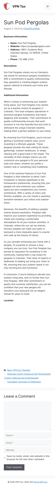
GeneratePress (40, 482)
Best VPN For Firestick (18, 370)
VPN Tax (19, 6)
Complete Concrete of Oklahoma (24, 382)
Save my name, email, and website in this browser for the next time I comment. (28, 458)
